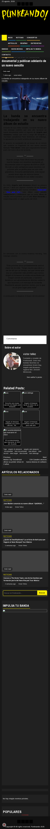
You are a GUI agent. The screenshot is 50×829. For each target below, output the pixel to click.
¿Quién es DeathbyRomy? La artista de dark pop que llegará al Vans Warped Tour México (24, 540)
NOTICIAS (19, 38)
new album (33, 451)
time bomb (24, 453)
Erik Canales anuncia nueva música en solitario (36, 459)
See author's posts (34, 377)
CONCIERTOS (32, 38)
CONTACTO (6, 55)
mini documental (21, 451)
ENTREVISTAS (36, 43)
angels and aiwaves (31, 449)
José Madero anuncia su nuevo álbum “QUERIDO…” (23, 503)
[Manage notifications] (4, 825)
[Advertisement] (25, 26)
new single (14, 453)
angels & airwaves (15, 449)
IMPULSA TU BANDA (33, 49)
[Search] (46, 37)
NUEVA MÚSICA (17, 49)
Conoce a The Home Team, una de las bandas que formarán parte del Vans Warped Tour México (22, 579)
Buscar (42, 593)
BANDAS (5, 49)
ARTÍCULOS (12, 43)
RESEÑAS (23, 43)
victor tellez (18, 75)
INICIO (10, 38)
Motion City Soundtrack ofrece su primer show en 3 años (13, 460)
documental (8, 451)
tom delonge (34, 453)
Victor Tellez (19, 507)
